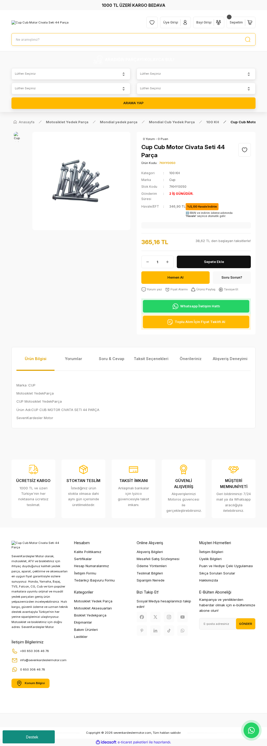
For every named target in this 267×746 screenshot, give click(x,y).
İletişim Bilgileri (211, 552)
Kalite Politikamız (87, 552)
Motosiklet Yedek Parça (93, 601)
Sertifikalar (83, 559)
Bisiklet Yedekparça (90, 615)
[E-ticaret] (133, 742)
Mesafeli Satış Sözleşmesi (158, 559)
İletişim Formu (85, 573)
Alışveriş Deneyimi (230, 358)
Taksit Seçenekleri (151, 358)
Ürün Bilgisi (35, 358)
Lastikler (81, 637)
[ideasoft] (106, 742)
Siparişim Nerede (151, 580)
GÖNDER (245, 624)
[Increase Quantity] (169, 262)
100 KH (174, 173)
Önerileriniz (191, 358)
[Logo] (40, 22)
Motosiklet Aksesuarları (93, 608)
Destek (32, 737)
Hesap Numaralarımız (91, 566)
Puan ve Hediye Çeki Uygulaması (226, 566)
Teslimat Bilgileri (150, 573)
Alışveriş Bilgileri (150, 552)
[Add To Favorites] (244, 150)
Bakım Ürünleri (86, 629)
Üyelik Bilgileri (210, 559)
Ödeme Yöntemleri (152, 566)
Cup (172, 180)
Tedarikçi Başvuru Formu (94, 580)
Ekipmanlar (83, 622)
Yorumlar (73, 358)
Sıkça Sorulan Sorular (217, 573)
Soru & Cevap (111, 358)
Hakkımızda (208, 580)
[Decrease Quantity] (145, 262)
